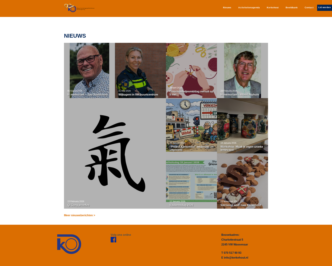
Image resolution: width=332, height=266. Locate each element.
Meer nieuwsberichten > (79, 215)
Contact (309, 7)
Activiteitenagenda (249, 7)
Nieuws (227, 7)
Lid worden (324, 7)
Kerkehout (273, 7)
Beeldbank (292, 7)
